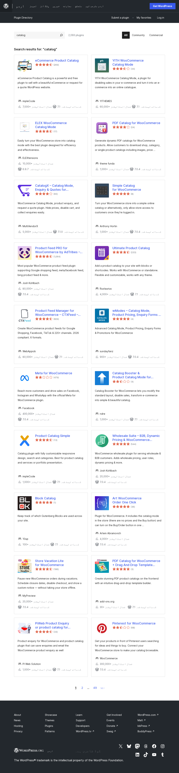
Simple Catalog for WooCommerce (126, 187)
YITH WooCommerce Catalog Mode (128, 62)
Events (110, 720)
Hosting (18, 725)
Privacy (18, 731)
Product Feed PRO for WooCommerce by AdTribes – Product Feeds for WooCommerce (57, 250)
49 (95, 688)
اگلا (103, 687)
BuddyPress (146, 731)
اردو (50, 751)
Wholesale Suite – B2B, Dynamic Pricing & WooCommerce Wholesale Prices (136, 438)
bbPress (144, 725)
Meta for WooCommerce (53, 373)
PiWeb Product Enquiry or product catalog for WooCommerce (52, 625)
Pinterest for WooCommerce (134, 623)
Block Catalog (45, 498)
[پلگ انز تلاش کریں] (61, 35)
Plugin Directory (23, 17)
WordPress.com (148, 714)
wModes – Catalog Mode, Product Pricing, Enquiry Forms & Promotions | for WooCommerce (136, 313)
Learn (79, 714)
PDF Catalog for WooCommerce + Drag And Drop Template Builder (136, 563)
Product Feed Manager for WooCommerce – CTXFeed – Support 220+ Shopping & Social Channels (59, 313)
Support (80, 720)
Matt (142, 720)
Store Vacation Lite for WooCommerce (49, 563)
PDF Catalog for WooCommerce (136, 123)
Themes (49, 720)
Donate (112, 725)
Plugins (49, 725)
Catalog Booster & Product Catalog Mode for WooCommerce (131, 375)
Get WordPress (162, 6)
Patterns (50, 731)
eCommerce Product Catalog (57, 60)
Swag (111, 731)
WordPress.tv (85, 731)
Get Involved (114, 714)
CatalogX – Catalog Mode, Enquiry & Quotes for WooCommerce (54, 188)
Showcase (51, 714)
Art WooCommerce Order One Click (127, 500)
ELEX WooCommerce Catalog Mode (51, 125)
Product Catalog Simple (52, 436)
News (17, 720)
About (17, 714)
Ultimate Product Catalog (131, 248)
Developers (83, 725)
